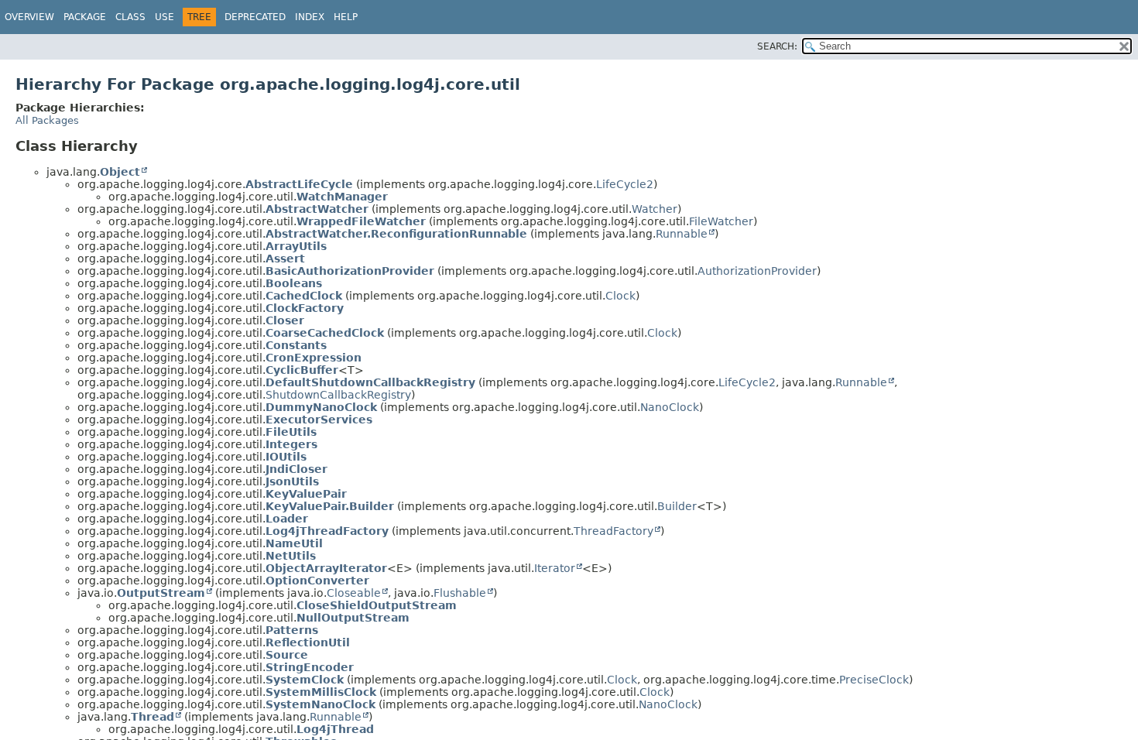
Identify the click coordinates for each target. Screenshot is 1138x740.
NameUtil (294, 543)
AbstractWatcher (317, 209)
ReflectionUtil (308, 642)
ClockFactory (305, 308)
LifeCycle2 (624, 184)
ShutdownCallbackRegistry (338, 395)
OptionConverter (317, 580)
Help (346, 17)
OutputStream (161, 593)
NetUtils (291, 556)
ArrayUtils (296, 246)
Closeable (354, 593)
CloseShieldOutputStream (376, 605)
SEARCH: (777, 46)
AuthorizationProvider (757, 271)
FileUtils (291, 432)
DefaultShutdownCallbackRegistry (370, 382)
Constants (296, 345)
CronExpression (314, 357)
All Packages (47, 120)
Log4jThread (335, 729)
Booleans (294, 283)
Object (120, 172)
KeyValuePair (306, 494)
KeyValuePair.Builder (330, 506)
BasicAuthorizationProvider (350, 271)
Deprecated (255, 17)
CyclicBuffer (302, 370)
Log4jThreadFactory (327, 531)
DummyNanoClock (321, 407)
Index (309, 17)
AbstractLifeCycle (299, 184)
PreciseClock (874, 679)
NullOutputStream (353, 618)
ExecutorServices (319, 419)
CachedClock (304, 295)
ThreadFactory (613, 531)
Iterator (554, 568)
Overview (29, 17)
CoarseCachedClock (325, 333)
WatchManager (342, 196)
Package (84, 17)
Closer (285, 320)
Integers (291, 444)
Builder (677, 506)
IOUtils (286, 457)
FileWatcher (721, 221)
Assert (285, 258)
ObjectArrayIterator (326, 568)
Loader (287, 518)
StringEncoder (310, 667)
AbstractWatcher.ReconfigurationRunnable (396, 234)
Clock (620, 295)
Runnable (682, 234)
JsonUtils (292, 481)
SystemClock (305, 679)
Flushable (460, 593)
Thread (152, 717)
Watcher (654, 209)
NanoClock (669, 407)
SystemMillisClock (321, 692)
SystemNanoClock (320, 704)
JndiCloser (296, 469)
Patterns (292, 630)
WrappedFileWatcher (361, 221)
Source (287, 655)
